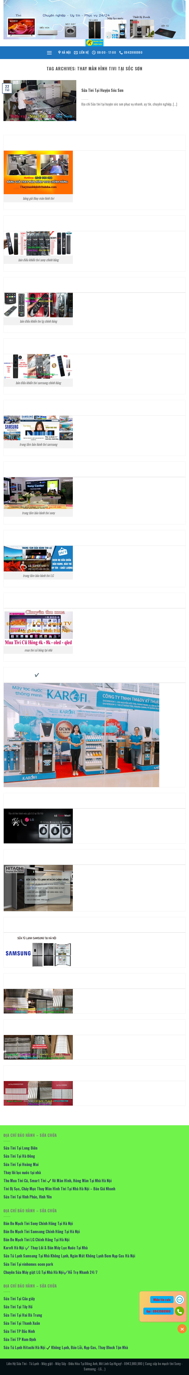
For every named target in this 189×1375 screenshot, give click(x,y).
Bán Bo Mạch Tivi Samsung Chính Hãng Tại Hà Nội (41, 1231)
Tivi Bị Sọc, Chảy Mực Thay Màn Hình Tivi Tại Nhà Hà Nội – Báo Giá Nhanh (59, 1188)
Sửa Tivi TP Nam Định (19, 1339)
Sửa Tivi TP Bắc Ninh (19, 1331)
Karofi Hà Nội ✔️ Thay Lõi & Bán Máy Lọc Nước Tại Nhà (45, 1247)
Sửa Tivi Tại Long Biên (20, 1148)
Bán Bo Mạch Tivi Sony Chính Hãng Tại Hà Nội (38, 1223)
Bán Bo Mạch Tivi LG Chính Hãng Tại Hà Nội (36, 1239)
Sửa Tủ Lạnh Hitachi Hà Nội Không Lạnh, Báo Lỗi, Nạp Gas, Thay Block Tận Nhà (65, 1347)
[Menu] (49, 52)
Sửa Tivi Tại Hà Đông (19, 1156)
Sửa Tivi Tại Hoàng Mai (20, 1164)
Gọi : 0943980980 (158, 1311)
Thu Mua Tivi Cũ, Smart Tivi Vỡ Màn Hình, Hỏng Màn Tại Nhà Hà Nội (57, 1180)
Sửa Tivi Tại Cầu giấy (19, 1298)
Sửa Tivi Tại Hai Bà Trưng (22, 1315)
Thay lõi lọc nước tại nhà (22, 1172)
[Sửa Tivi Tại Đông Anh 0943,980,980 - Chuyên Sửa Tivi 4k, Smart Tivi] (94, 42)
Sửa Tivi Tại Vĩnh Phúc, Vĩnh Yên (27, 1197)
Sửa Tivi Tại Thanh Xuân (21, 1323)
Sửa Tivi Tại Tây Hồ (17, 1307)
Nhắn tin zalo (162, 1299)
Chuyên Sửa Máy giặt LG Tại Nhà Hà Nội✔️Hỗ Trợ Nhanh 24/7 (50, 1272)
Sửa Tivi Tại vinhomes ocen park (28, 1264)
